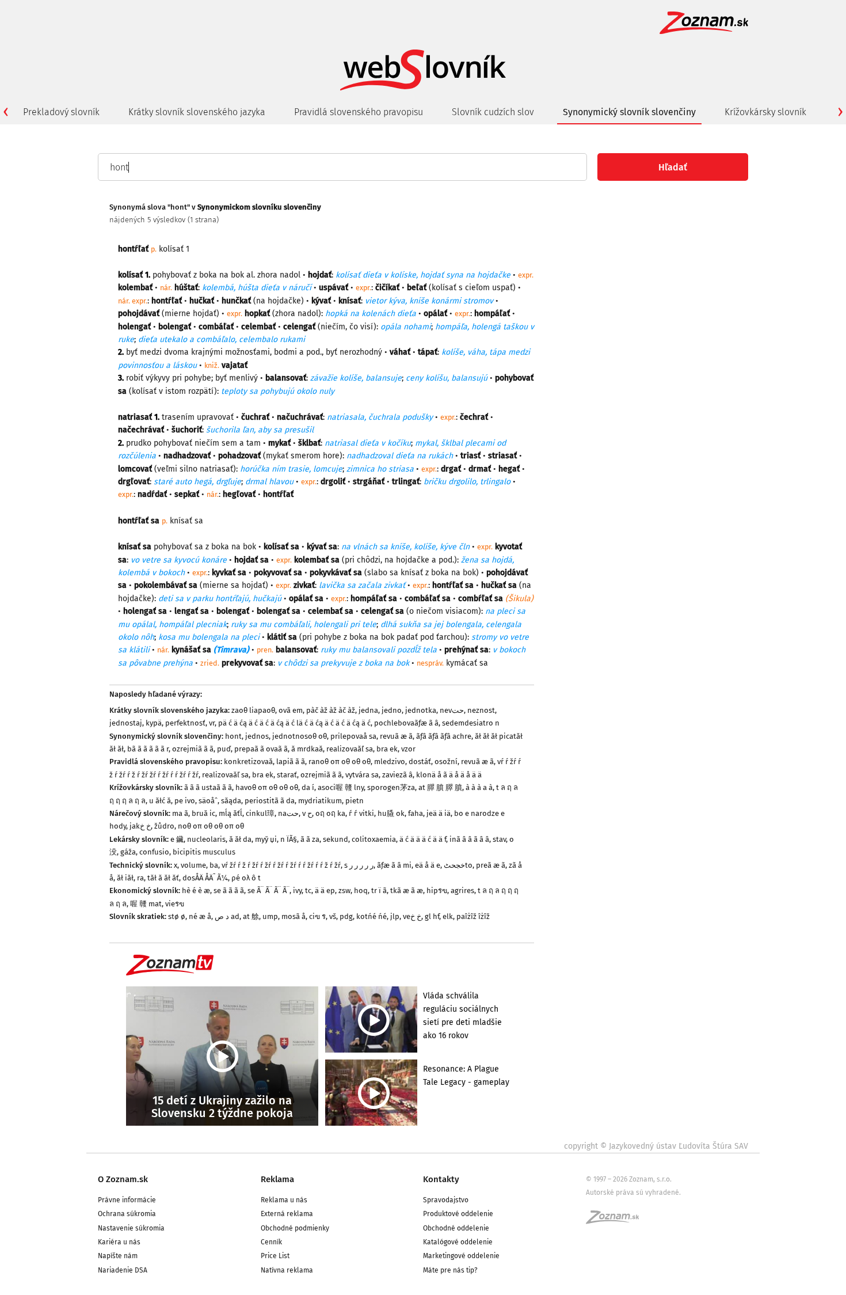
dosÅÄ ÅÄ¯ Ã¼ (205, 878)
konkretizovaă (248, 761)
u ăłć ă (160, 800)
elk (448, 916)
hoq (361, 890)
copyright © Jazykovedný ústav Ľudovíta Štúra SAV (656, 1146)
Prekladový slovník (61, 112)
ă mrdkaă (307, 749)
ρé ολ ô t (246, 878)
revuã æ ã (396, 736)
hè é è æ (196, 890)
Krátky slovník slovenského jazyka (196, 112)
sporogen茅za (391, 787)
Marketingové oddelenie (461, 1256)
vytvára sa (362, 774)
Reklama (277, 1179)
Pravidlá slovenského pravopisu (358, 112)
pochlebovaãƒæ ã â (406, 723)
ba (213, 865)
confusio (154, 852)
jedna (368, 710)
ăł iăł (125, 878)
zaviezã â (397, 774)
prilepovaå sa (353, 736)
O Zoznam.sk (123, 1179)
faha (415, 813)
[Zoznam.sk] (616, 1221)
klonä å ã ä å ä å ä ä (449, 774)
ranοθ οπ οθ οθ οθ (339, 761)
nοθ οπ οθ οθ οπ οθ (211, 826)
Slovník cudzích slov (493, 112)
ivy (297, 890)
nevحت (452, 710)
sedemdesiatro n (471, 723)
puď (224, 749)
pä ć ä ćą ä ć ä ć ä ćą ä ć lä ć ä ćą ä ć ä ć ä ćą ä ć (294, 723)
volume (193, 865)
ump (270, 916)
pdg (346, 916)
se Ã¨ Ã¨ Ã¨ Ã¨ (268, 890)
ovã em (291, 710)
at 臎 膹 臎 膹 (440, 787)
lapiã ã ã (290, 761)
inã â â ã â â (469, 839)
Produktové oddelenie (458, 1214)
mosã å (293, 916)
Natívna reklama (287, 1270)
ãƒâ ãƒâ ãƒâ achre (443, 736)
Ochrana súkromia (127, 1214)
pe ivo (184, 800)
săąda (231, 800)
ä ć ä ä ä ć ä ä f (422, 839)
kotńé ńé (371, 916)
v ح (307, 813)
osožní (446, 761)
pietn (354, 800)
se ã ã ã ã (229, 890)
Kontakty (441, 1179)
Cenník (271, 1242)
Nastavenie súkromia (131, 1228)
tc (308, 890)
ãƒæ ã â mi (394, 865)
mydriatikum (320, 800)
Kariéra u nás (119, 1242)
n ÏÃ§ (288, 839)
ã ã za (309, 839)
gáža (128, 852)
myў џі (266, 839)
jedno (392, 710)
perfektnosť (185, 723)
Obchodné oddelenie (456, 1228)
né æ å (200, 916)
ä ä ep (325, 890)
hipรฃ (436, 890)
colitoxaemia (374, 839)
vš (332, 916)
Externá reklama (287, 1214)
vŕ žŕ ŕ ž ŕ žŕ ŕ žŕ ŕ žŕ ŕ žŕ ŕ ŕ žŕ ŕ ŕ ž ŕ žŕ (281, 865)
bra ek (387, 749)
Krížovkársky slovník (765, 112)
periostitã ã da (270, 800)
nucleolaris (206, 839)
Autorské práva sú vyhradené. (633, 1192)
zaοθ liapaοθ (253, 710)
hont (233, 736)
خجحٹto (458, 865)
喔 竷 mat (146, 903)
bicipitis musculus (204, 852)
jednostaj (125, 723)
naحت (288, 813)
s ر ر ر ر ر (359, 865)
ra (140, 878)
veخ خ (412, 916)
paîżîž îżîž (473, 916)
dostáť (420, 761)
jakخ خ (140, 826)
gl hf (432, 916)
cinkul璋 (260, 813)
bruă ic (203, 813)
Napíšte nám (118, 1256)
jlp (394, 916)
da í (308, 787)
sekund (335, 839)
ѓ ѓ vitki (361, 813)
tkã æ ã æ (406, 890)
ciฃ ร (317, 916)
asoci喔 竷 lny (341, 787)
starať (287, 774)
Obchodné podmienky (295, 1228)
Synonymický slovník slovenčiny (629, 112)
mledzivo (389, 761)
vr (212, 723)
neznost (481, 710)
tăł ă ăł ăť (163, 878)
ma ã (180, 813)
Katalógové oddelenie (458, 1242)
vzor (408, 749)
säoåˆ (208, 800)
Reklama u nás (284, 1200)
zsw (344, 890)
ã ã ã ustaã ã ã (208, 787)
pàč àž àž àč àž (330, 710)
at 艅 (251, 916)
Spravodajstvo (445, 1200)
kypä (154, 723)
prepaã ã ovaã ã (261, 749)
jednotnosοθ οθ (299, 736)
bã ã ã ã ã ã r (148, 749)
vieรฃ (174, 903)
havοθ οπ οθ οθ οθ (266, 787)
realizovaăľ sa (349, 749)
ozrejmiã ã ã (193, 749)
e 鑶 (177, 839)
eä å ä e (427, 865)
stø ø (176, 916)
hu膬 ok (391, 813)
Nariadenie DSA (122, 1270)
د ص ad (227, 916)
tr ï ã (379, 890)
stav (499, 839)
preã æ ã (490, 865)
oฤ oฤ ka (330, 813)
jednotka (420, 710)
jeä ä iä (438, 813)
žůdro (164, 826)
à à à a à (479, 787)
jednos (257, 736)
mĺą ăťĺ (230, 813)
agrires (462, 890)
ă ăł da (240, 839)
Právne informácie (127, 1200)
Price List (275, 1256)
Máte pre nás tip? (450, 1270)
